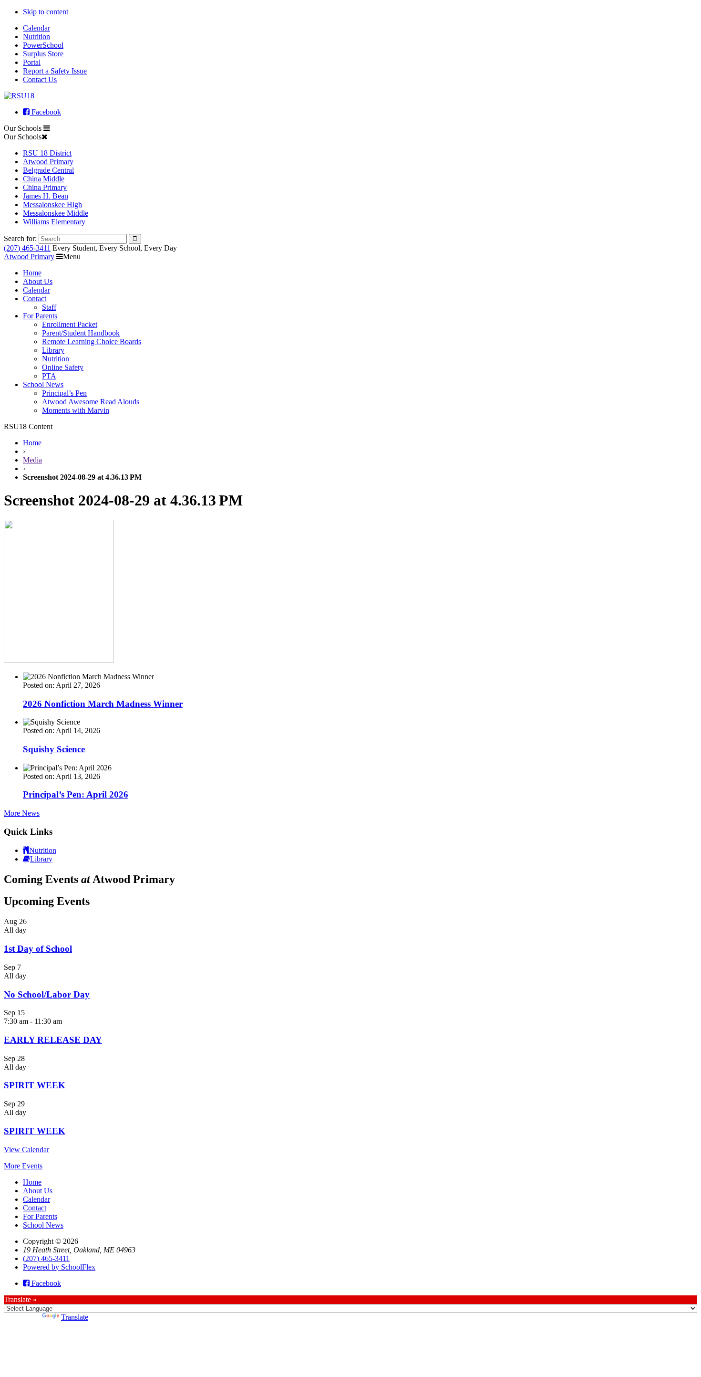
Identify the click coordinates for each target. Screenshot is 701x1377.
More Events (23, 1166)
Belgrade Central (48, 170)
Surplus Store (43, 54)
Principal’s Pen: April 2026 (75, 794)
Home (32, 273)
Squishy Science (54, 749)
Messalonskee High (52, 204)
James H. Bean (45, 196)
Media (32, 460)
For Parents (40, 316)
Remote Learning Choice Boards (91, 341)
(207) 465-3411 (27, 248)
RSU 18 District (47, 153)
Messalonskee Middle (55, 213)
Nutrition (36, 36)
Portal (32, 62)
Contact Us (40, 79)
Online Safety (62, 367)
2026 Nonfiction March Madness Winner (103, 704)
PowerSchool (43, 45)
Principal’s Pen (64, 393)
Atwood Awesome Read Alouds (90, 402)
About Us (37, 281)
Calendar (36, 28)
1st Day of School (38, 949)
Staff (49, 307)
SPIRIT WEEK (34, 1085)
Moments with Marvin (75, 410)
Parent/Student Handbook (81, 333)
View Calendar (26, 1150)
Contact (34, 298)
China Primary (45, 187)
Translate (74, 1317)
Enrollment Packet (69, 324)
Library (53, 350)
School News (43, 384)
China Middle (43, 179)
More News (22, 813)
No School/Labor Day (47, 994)
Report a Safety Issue (55, 71)
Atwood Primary (48, 162)
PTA (49, 376)
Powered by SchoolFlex (59, 1267)
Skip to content (45, 12)
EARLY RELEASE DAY (53, 1040)
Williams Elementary (54, 222)
